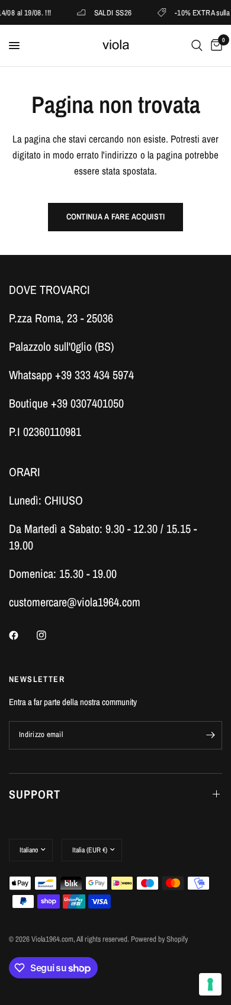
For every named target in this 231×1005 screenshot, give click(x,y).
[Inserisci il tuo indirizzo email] (210, 735)
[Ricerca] (197, 45)
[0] (214, 45)
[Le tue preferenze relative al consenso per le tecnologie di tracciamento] (210, 984)
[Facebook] (22, 635)
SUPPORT (34, 794)
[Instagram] (50, 635)
